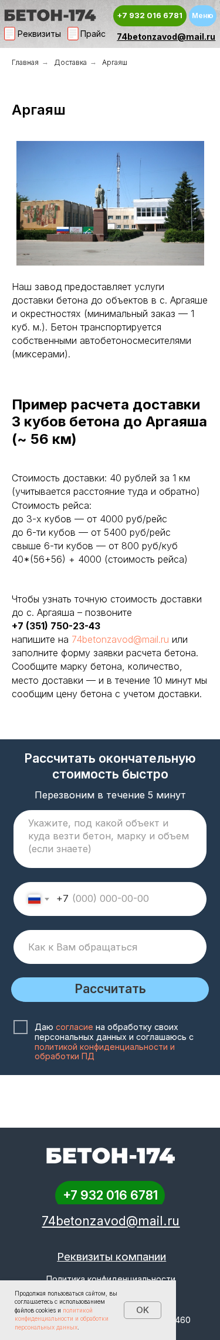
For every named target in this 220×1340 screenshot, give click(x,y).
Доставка (70, 62)
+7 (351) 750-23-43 (56, 626)
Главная (25, 62)
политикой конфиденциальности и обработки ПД (105, 1052)
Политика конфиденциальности (110, 1279)
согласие (74, 1027)
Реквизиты (39, 34)
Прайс (93, 34)
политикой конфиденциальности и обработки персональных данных (62, 1319)
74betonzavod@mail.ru (166, 37)
